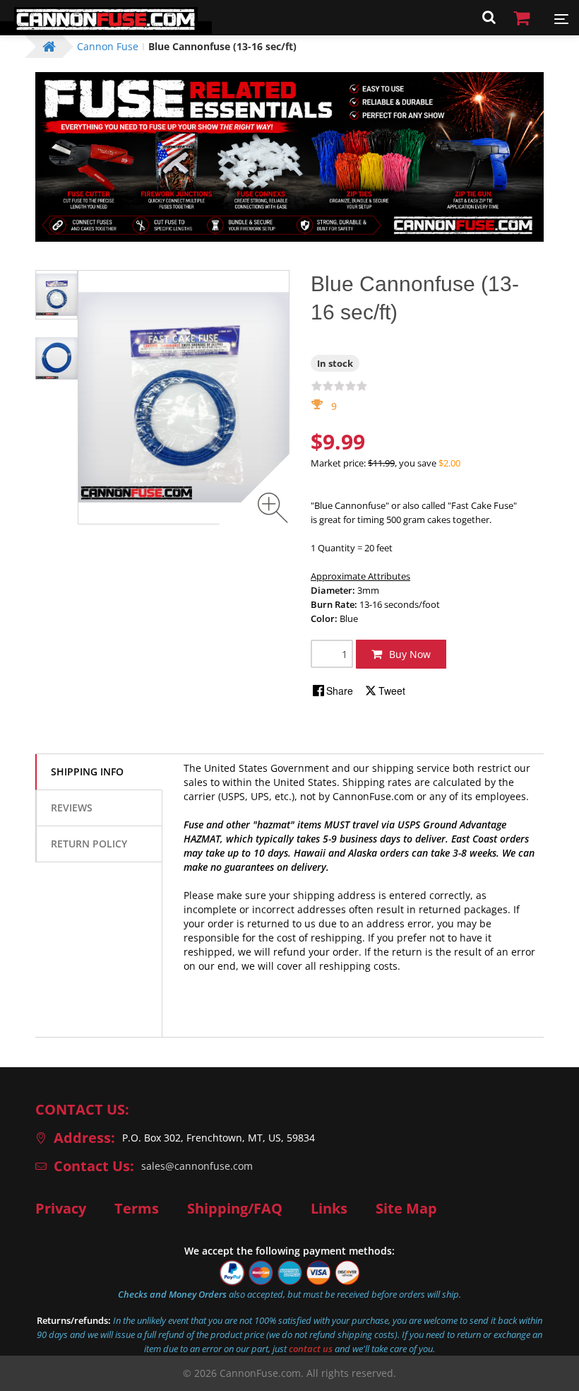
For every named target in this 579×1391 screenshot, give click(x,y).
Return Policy (89, 843)
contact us (311, 1348)
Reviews (71, 807)
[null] (333, 690)
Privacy (60, 1209)
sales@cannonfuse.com (197, 1166)
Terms (136, 1209)
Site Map (406, 1209)
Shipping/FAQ (234, 1209)
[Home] (106, 28)
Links (329, 1209)
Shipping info (87, 771)
